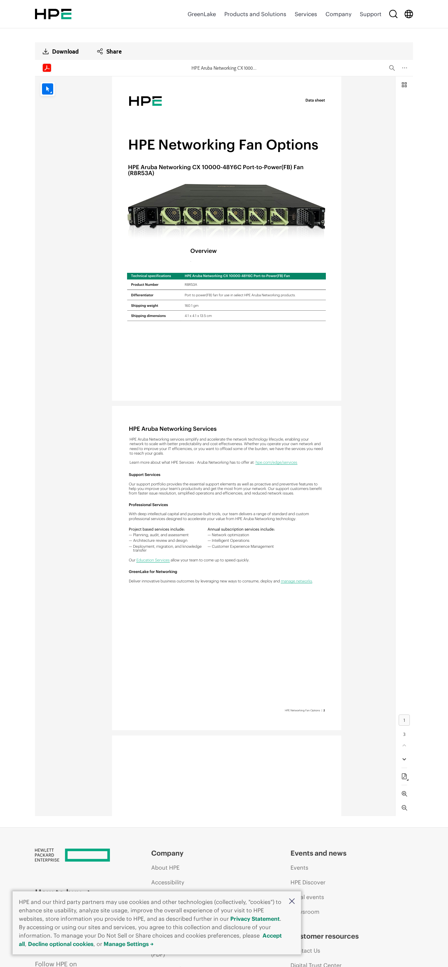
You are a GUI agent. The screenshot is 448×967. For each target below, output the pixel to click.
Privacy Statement (255, 918)
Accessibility (167, 882)
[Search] (393, 14)
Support (371, 14)
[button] (292, 901)
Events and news (318, 853)
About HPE (165, 867)
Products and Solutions (255, 14)
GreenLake (202, 14)
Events (299, 867)
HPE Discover (308, 882)
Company (338, 14)
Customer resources (324, 936)
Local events (307, 896)
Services (306, 14)
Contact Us (305, 950)
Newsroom (305, 911)
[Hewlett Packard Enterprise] (53, 14)
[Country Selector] (409, 14)
